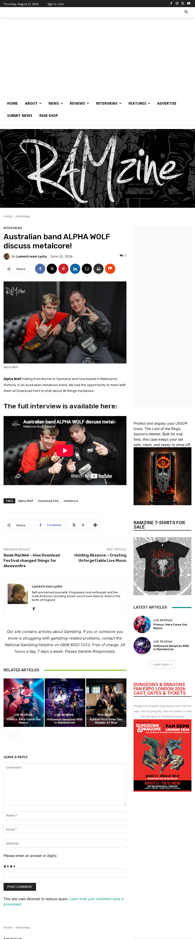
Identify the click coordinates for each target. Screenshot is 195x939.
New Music (105, 714)
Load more (161, 664)
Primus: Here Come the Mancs (24, 721)
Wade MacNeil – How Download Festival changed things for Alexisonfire (32, 560)
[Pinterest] (63, 269)
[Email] (87, 269)
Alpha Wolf (25, 501)
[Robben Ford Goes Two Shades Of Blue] (106, 702)
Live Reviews (23, 714)
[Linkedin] (75, 269)
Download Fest (48, 501)
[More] (95, 525)
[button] (186, 12)
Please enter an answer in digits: (30, 855)
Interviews (23, 216)
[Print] (98, 269)
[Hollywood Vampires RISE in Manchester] (65, 702)
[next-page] (15, 735)
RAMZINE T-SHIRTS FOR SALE (159, 525)
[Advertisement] (97, 59)
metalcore (71, 501)
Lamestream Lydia (31, 256)
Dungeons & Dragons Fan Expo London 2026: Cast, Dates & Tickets (160, 689)
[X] (183, 4)
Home (8, 216)
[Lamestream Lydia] (8, 256)
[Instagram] (177, 4)
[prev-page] (7, 735)
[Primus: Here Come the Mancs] (24, 702)
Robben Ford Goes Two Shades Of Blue (106, 721)
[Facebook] (171, 4)
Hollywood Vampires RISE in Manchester (65, 721)
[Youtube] (188, 4)
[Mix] (110, 269)
